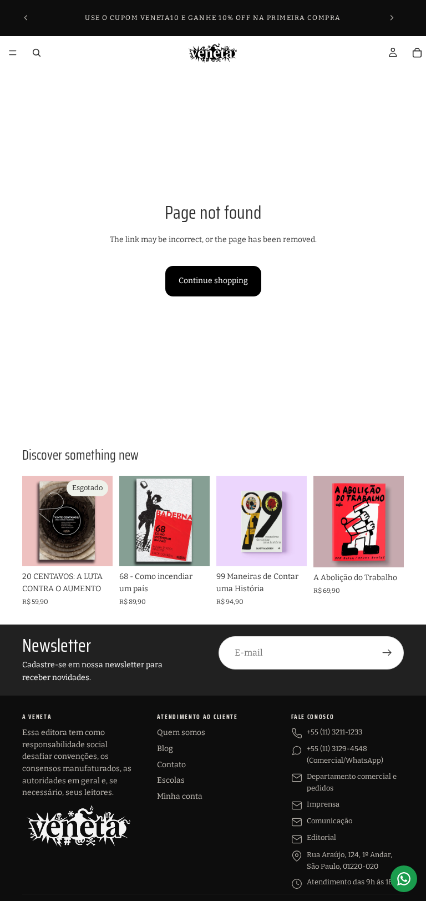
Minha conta (179, 796)
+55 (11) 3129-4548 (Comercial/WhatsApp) (345, 754)
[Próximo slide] (391, 18)
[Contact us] (403, 878)
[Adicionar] (192, 549)
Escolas (171, 780)
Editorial (321, 837)
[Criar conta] (387, 653)
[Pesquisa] (36, 53)
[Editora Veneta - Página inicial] (78, 826)
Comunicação (329, 821)
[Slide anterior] (26, 18)
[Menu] (13, 53)
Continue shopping (213, 280)
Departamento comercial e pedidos (352, 782)
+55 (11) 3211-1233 (334, 732)
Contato (171, 764)
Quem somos (181, 732)
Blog (165, 748)
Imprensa (323, 804)
